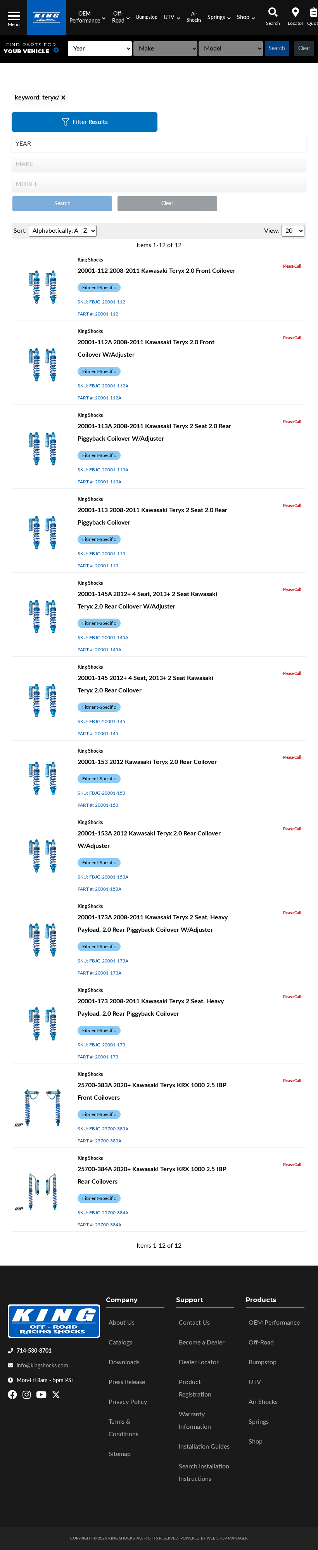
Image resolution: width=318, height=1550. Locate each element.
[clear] (63, 97)
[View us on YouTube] (42, 1396)
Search (277, 48)
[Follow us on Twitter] (56, 1396)
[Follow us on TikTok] (64, 1396)
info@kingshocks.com (42, 1366)
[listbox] (100, 48)
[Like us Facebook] (13, 1396)
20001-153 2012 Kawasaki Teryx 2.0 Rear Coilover (147, 762)
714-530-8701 (34, 1351)
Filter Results (90, 122)
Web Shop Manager (227, 1538)
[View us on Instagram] (27, 1396)
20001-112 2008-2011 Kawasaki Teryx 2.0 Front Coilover (156, 271)
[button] (87, 17)
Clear (304, 48)
